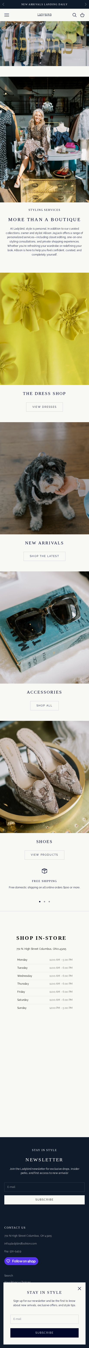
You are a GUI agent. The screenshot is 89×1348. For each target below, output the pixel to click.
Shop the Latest (44, 556)
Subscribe (44, 1332)
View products (44, 854)
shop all (44, 705)
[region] (44, 881)
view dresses (44, 406)
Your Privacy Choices (17, 1282)
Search (8, 1275)
